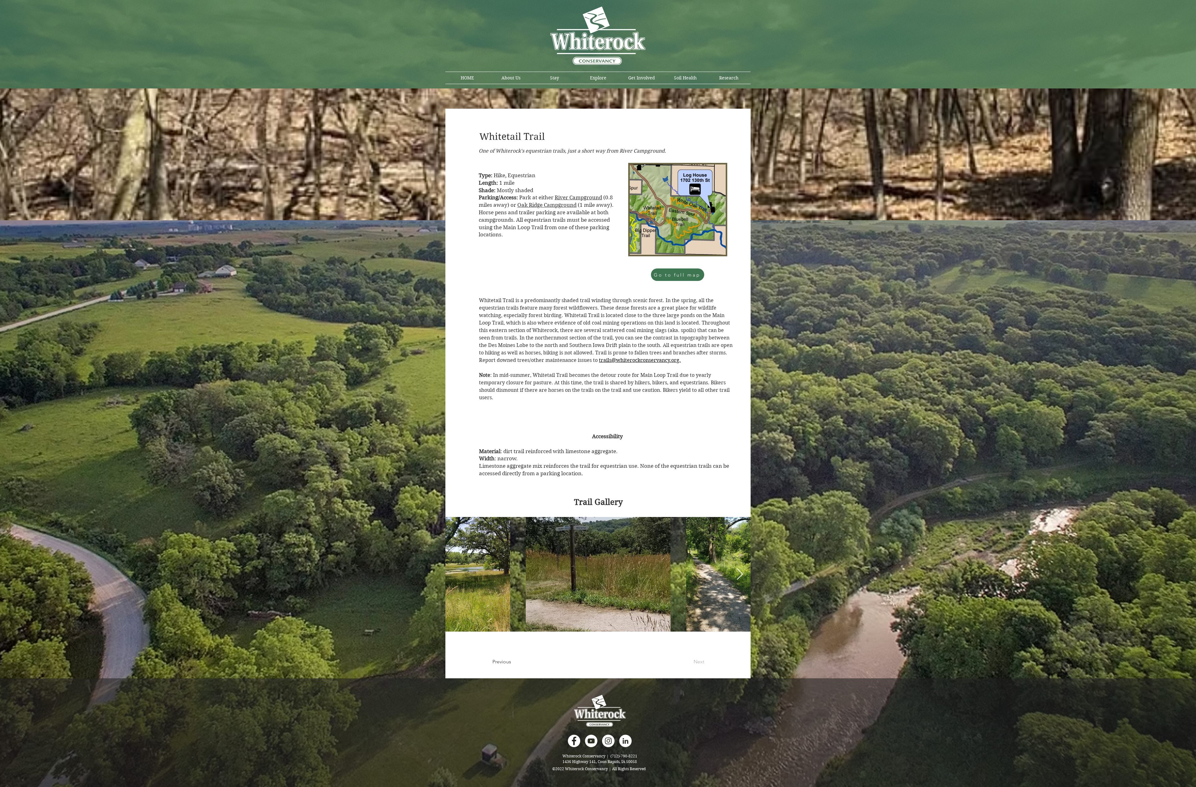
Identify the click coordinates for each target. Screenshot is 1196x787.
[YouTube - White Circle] (591, 741)
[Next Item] (739, 574)
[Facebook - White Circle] (574, 741)
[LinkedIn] (625, 741)
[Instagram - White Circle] (608, 741)
